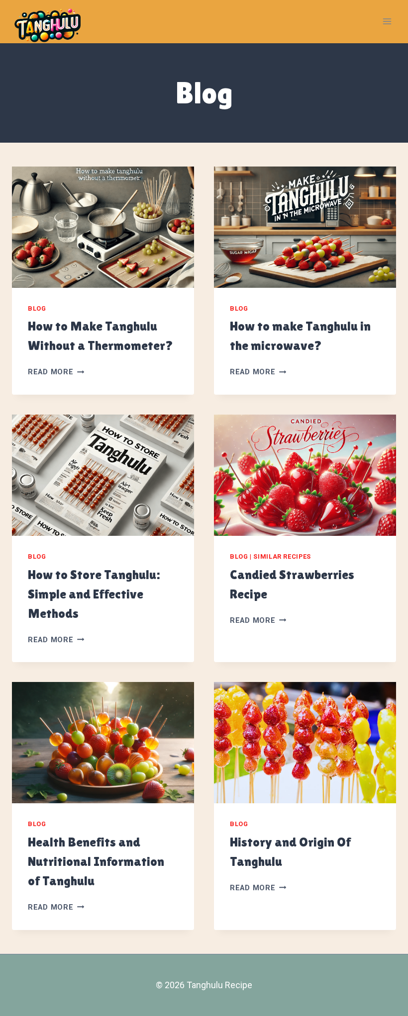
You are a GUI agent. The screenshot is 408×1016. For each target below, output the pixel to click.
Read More (56, 372)
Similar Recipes (281, 556)
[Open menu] (387, 21)
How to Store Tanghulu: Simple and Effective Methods (94, 594)
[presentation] (103, 227)
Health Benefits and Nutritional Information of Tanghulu (96, 861)
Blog (37, 308)
